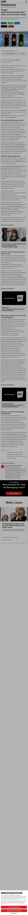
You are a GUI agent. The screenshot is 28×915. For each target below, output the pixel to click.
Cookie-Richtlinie (14, 913)
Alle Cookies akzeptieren (14, 907)
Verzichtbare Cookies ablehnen (14, 910)
